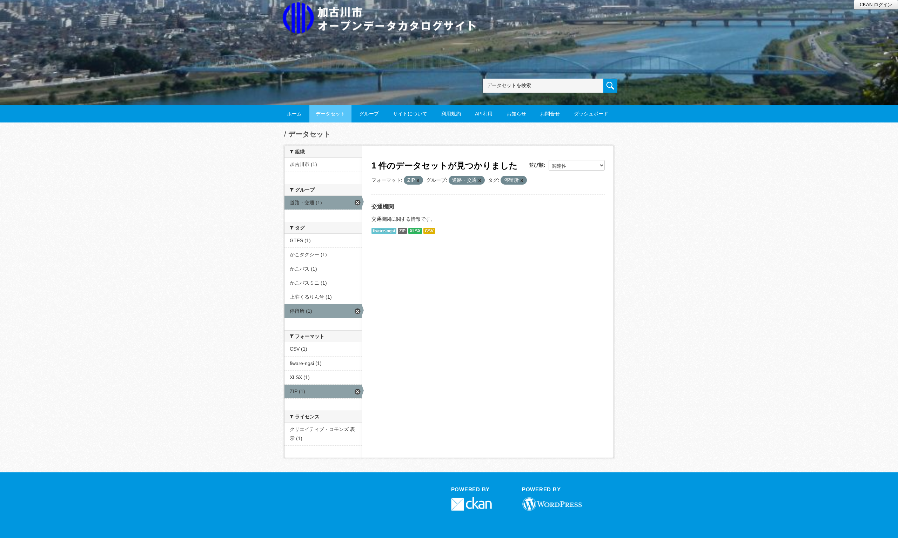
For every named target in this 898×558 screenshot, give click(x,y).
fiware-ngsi (384, 230)
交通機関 (382, 207)
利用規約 (451, 114)
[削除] (418, 180)
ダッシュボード (591, 114)
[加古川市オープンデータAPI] (383, 9)
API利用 (483, 114)
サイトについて (410, 114)
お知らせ (516, 114)
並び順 (536, 165)
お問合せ (550, 114)
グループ (369, 114)
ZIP (402, 230)
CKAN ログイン (876, 4)
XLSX (415, 230)
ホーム (294, 114)
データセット (330, 114)
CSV (429, 230)
